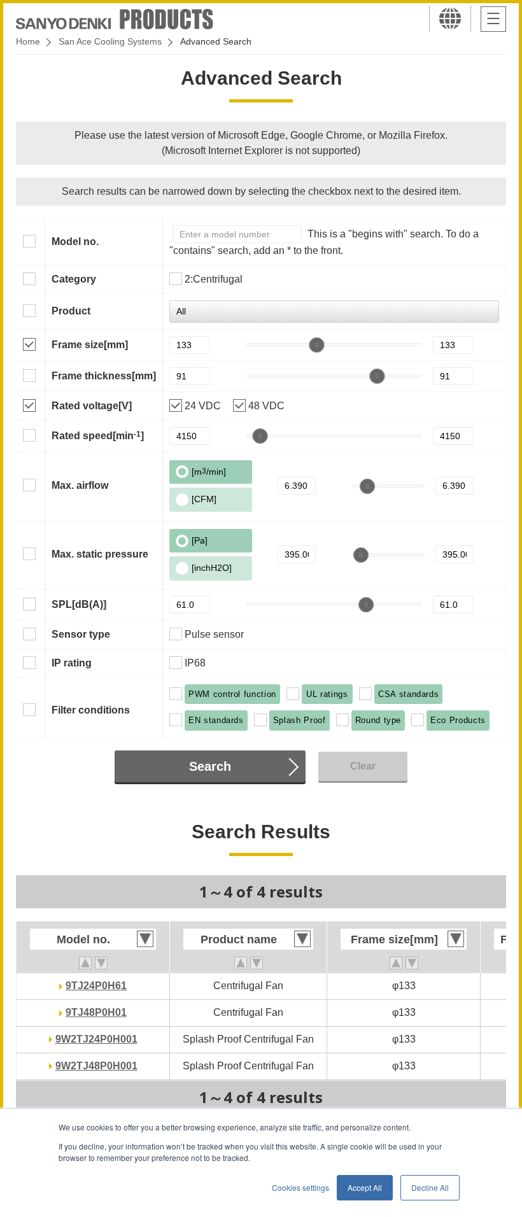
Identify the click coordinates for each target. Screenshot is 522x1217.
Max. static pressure (100, 554)
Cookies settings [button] (300, 1187)
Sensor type (81, 634)
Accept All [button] (365, 1187)
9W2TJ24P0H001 (96, 1039)
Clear (363, 766)
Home (28, 41)
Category (74, 279)
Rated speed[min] (98, 435)
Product (71, 311)
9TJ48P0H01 (96, 1012)
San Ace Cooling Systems (110, 41)
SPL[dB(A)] (79, 604)
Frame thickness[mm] (104, 375)
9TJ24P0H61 (96, 985)
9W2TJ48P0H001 (96, 1065)
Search (210, 766)
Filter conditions (91, 710)
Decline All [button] (430, 1187)
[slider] (316, 345)
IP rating (72, 663)
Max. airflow (80, 485)
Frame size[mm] (90, 344)
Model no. (75, 241)
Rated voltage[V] (92, 405)
